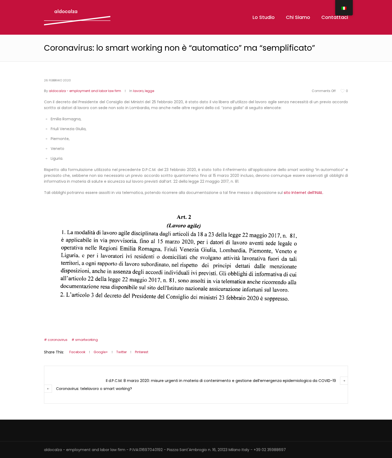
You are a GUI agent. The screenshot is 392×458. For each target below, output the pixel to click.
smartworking (86, 339)
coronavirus (57, 339)
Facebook (77, 352)
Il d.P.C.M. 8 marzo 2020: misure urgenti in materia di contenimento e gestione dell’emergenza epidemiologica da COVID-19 (221, 380)
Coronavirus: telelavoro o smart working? (94, 388)
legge (149, 91)
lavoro (138, 91)
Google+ (101, 352)
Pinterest (141, 352)
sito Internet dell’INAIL (303, 192)
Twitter (121, 352)
